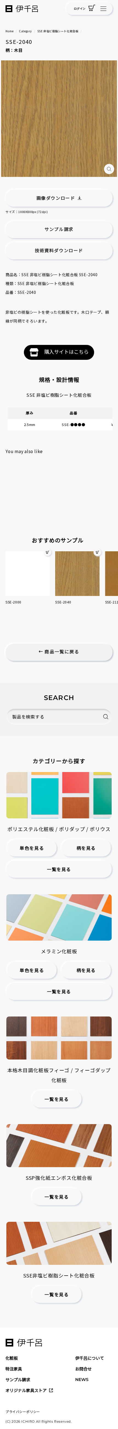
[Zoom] (109, 169)
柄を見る (86, 848)
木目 (18, 50)
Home (9, 31)
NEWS (81, 1379)
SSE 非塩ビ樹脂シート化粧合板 (57, 31)
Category (25, 31)
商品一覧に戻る (61, 651)
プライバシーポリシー (22, 1411)
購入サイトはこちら (66, 351)
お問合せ (83, 1369)
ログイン (79, 8)
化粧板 (11, 1358)
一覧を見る (59, 869)
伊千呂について (89, 1358)
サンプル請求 (17, 1379)
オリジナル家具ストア (26, 1390)
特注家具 (13, 1369)
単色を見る (32, 848)
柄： (9, 50)
